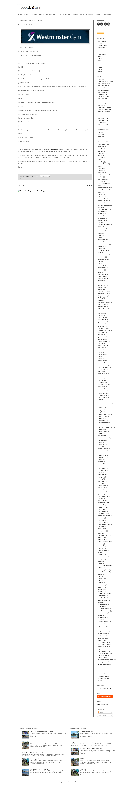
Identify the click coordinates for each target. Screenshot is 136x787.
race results (89, 14)
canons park (101, 229)
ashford (100, 157)
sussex (100, 71)
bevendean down (103, 190)
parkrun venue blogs (38, 14)
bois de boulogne (103, 201)
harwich (100, 356)
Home (55, 186)
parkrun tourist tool (103, 90)
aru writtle (101, 155)
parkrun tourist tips (103, 86)
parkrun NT (101, 105)
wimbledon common (104, 611)
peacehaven (102, 483)
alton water (101, 153)
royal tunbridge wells (104, 516)
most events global (103, 96)
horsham (100, 389)
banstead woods (103, 164)
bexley (100, 192)
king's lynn (101, 407)
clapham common (103, 255)
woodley (100, 619)
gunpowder (101, 339)
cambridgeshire (102, 47)
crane (100, 263)
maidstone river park (104, 438)
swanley (100, 563)
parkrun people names (104, 109)
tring (99, 580)
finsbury (100, 298)
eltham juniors (102, 640)
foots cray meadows (104, 302)
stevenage (101, 554)
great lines (101, 134)
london (100, 58)
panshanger (101, 481)
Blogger (77, 782)
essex (100, 50)
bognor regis (102, 198)
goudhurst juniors (103, 642)
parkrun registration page (105, 81)
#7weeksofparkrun (78, 14)
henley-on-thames (103, 367)
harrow (100, 352)
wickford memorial (103, 609)
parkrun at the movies (104, 107)
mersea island (102, 451)
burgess (100, 222)
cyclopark (101, 270)
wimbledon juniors (103, 664)
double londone (102, 114)
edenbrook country (103, 291)
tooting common (103, 578)
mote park (101, 464)
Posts (101, 712)
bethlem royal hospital (104, 188)
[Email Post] (36, 176)
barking (100, 168)
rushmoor (101, 520)
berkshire (101, 43)
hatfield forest (102, 361)
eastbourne (101, 289)
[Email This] (41, 176)
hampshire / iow (102, 52)
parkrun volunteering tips (105, 88)
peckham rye (102, 485)
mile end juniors (103, 657)
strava (100, 680)
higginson (101, 371)
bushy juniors (102, 636)
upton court (101, 585)
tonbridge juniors (103, 662)
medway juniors (102, 655)
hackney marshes (103, 341)
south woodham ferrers (105, 541)
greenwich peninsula (104, 330)
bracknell (101, 203)
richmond (101, 505)
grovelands (101, 332)
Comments (102, 715)
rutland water (102, 522)
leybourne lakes (103, 420)
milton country (102, 455)
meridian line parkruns (104, 116)
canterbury (101, 231)
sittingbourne (102, 531)
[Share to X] (45, 176)
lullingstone (101, 429)
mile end (100, 453)
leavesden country (103, 416)
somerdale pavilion (103, 535)
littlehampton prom (103, 423)
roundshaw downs (103, 513)
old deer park (102, 474)
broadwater (101, 211)
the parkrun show (103, 120)
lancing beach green (104, 414)
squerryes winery (103, 550)
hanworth (101, 347)
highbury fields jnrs (103, 649)
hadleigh (100, 343)
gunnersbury (102, 337)
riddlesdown (101, 509)
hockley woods (102, 382)
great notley (101, 326)
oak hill (100, 472)
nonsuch (100, 466)
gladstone (101, 315)
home (20, 14)
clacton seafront (102, 250)
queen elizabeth (103, 496)
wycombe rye (102, 626)
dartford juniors (102, 638)
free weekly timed (103, 124)
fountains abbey (103, 304)
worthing (100, 624)
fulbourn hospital (103, 309)
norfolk (100, 60)
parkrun (26, 14)
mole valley (101, 459)
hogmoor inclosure (103, 384)
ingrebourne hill (102, 397)
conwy (100, 261)
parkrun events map (104, 83)
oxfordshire (101, 63)
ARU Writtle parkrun (36, 742)
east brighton (102, 285)
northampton (102, 470)
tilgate (100, 574)
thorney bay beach (103, 570)
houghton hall (102, 391)
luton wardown (102, 431)
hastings (100, 358)
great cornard (102, 317)
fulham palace (102, 311)
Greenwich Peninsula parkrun (39, 769)
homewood (101, 386)
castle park (101, 235)
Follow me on (103, 696)
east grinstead (102, 287)
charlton (100, 242)
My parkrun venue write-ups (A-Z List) (32, 752)
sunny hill (101, 559)
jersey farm (101, 402)
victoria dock (102, 589)
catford (100, 237)
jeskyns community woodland (106, 404)
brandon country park (104, 205)
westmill (100, 602)
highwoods (101, 376)
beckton (100, 177)
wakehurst (101, 591)
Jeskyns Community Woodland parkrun (41, 732)
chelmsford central (103, 244)
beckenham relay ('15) (104, 688)
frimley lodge (102, 306)
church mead (102, 248)
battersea (101, 172)
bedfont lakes (102, 179)
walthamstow (102, 595)
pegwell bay (101, 487)
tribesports (52, 149)
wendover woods (103, 600)
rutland (100, 65)
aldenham (101, 146)
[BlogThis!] (43, 176)
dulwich (100, 280)
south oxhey (101, 539)
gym (24, 178)
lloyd (99, 425)
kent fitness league (103, 678)
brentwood (101, 207)
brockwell (101, 213)
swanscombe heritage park (106, 660)
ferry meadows (102, 296)
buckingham (101, 220)
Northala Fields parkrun (87, 732)
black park (101, 196)
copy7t (26, 176)
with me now (102, 122)
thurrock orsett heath (104, 572)
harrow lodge (102, 354)
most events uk (102, 94)
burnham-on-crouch (104, 224)
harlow (100, 350)
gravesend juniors (103, 644)
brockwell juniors (103, 634)
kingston (100, 412)
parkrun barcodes (103, 98)
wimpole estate (102, 613)
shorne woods (102, 528)
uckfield (100, 583)
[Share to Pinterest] (49, 176)
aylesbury (101, 162)
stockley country (103, 557)
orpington (101, 477)
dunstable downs (103, 283)
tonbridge (101, 137)
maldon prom (102, 440)
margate (100, 446)
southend (101, 546)
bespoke (100, 185)
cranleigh (101, 265)
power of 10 (101, 674)
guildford (100, 335)
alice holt (100, 149)
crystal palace (102, 268)
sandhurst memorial (104, 524)
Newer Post (22, 186)
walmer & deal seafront (105, 593)
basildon (100, 170)
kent (99, 56)
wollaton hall (102, 617)
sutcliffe (100, 561)
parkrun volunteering (64, 14)
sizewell (100, 533)
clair (99, 252)
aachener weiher (103, 144)
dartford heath (102, 274)
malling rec (101, 444)
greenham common (104, 328)
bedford (100, 181)
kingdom (100, 410)
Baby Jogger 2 (34, 759)
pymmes (100, 494)
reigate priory (102, 500)
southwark (101, 548)
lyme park (101, 433)
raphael (100, 498)
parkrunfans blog (103, 118)
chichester (101, 246)
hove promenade (103, 393)
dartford (100, 132)
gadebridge (101, 313)
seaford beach (102, 526)
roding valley (102, 511)
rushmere (101, 518)
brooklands (101, 218)
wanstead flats (102, 598)
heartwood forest (103, 365)
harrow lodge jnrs (103, 646)
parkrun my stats (103, 92)
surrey (100, 69)
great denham (102, 319)
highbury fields (102, 373)
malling (100, 442)
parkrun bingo (102, 103)
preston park (102, 492)
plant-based (107, 14)
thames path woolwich (104, 565)
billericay (100, 194)
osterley (100, 479)
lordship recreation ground (106, 427)
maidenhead (102, 435)
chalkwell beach (103, 239)
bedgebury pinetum (104, 183)
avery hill (100, 159)
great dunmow (102, 322)
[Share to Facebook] (47, 176)
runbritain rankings (103, 676)
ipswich (100, 399)
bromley (100, 216)
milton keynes (102, 457)
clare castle (101, 257)
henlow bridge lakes (104, 369)
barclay (100, 166)
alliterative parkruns (104, 111)
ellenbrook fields (103, 294)
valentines (101, 587)
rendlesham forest (103, 502)
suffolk (100, 67)
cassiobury (101, 233)
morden (100, 461)
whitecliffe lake (102, 604)
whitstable (101, 606)
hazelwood (101, 363)
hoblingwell (101, 380)
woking (100, 615)
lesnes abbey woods (104, 653)
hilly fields (101, 378)
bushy (100, 226)
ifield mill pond (102, 395)
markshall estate (103, 449)
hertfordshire (102, 54)
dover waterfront (103, 278)
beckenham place (103, 175)
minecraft (98, 14)
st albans (100, 552)
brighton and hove (103, 209)
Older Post (89, 186)
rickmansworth (102, 507)
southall (100, 544)
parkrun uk (101, 79)
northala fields (102, 468)
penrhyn (100, 490)
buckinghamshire (103, 45)
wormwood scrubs (103, 621)
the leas (100, 567)
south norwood (102, 537)
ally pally (100, 151)
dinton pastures (102, 276)
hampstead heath (103, 345)
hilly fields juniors (103, 651)
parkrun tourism (50, 14)
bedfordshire (102, 41)
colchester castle (103, 259)
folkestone (101, 300)
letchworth (101, 418)
